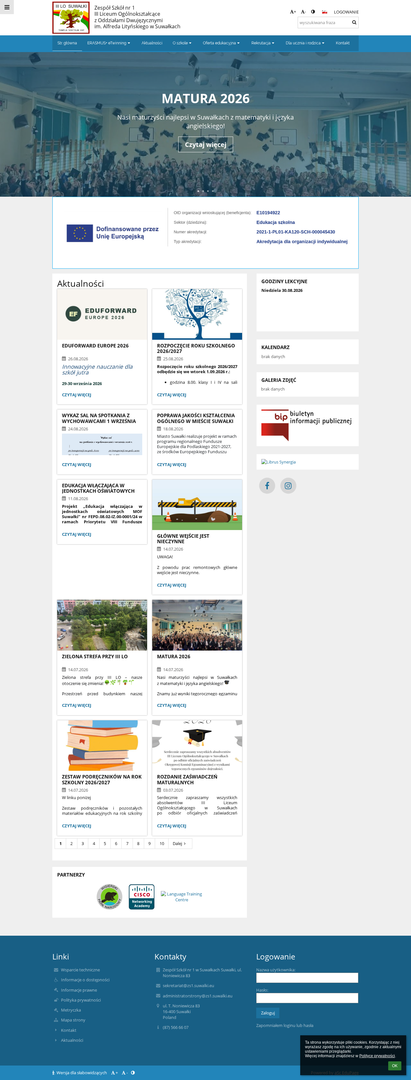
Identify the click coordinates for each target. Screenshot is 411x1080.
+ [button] (295, 11)
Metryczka (71, 1010)
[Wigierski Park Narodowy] (109, 897)
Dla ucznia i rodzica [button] (303, 43)
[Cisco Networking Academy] (141, 897)
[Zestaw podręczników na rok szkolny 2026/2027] (102, 745)
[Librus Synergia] (307, 462)
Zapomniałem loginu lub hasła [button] (284, 1025)
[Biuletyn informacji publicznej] (307, 425)
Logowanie (346, 12)
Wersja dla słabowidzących (82, 1073)
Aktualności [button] (152, 43)
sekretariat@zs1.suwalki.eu (188, 985)
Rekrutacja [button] (261, 43)
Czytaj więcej (205, 144)
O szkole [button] (180, 43)
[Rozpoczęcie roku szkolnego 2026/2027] (197, 314)
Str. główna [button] (67, 43)
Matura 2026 (206, 98)
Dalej (177, 843)
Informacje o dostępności (85, 980)
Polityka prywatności (81, 1000)
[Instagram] (288, 486)
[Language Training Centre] (182, 897)
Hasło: (262, 990)
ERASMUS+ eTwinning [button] (106, 43)
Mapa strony (73, 1020)
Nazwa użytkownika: (275, 970)
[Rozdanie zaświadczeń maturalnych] (197, 745)
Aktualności (72, 1040)
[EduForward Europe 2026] (102, 314)
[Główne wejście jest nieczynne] (197, 505)
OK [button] (395, 1066)
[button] (313, 11)
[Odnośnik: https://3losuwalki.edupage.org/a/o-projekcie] (205, 251)
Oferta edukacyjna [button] (219, 43)
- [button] (305, 11)
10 (162, 843)
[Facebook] (267, 486)
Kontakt (68, 1030)
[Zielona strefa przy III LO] (102, 625)
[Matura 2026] (197, 625)
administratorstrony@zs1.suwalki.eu (197, 996)
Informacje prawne (79, 990)
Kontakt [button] (343, 43)
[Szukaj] (354, 22)
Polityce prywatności (377, 1056)
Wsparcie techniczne (80, 970)
